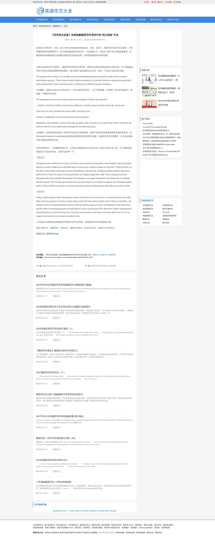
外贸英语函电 (38, 528)
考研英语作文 (148, 216)
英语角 (178, 2)
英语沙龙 (149, 533)
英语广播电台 (50, 528)
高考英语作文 (167, 205)
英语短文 (138, 525)
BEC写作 (165, 223)
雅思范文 (64, 228)
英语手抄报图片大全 (65, 528)
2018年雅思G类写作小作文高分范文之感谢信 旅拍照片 (63, 306)
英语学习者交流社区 (112, 528)
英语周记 (86, 528)
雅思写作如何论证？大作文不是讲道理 (58, 266)
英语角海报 (140, 533)
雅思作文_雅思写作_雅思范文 (104, 255)
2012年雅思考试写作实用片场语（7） (55, 328)
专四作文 (146, 212)
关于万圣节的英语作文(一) (153, 148)
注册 (161, 2)
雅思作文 (57, 26)
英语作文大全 (52, 234)
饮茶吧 (146, 2)
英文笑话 (157, 525)
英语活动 (158, 533)
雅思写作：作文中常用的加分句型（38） (56, 438)
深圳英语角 (165, 528)
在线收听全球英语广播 (66, 2)
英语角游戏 (130, 533)
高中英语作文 (76, 20)
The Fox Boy (148, 123)
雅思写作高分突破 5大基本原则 (104, 266)
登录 (155, 2)
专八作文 (165, 212)
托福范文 (165, 219)
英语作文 (48, 533)
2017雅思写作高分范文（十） (51, 372)
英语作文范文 (156, 20)
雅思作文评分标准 (106, 228)
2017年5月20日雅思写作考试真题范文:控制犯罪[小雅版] (63, 285)
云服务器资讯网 (100, 2)
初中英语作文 (59, 20)
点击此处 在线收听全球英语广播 (94, 40)
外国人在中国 (88, 2)
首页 (35, 26)
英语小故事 (148, 525)
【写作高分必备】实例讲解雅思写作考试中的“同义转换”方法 (68, 255)
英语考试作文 (109, 20)
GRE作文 (146, 223)
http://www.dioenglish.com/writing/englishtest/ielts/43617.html (69, 257)
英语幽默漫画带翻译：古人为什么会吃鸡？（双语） (169, 80)
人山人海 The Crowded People (155, 127)
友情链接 (125, 528)
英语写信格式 (168, 525)
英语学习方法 (173, 20)
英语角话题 (120, 533)
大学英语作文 (93, 20)
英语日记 (79, 2)
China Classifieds (146, 528)
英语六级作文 (167, 209)
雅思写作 (42, 48)
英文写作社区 (38, 2)
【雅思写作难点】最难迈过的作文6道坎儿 (57, 350)
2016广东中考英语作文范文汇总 (155, 155)
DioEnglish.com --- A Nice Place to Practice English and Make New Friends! (85, 511)
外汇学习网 (103, 533)
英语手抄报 (125, 20)
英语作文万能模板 (90, 533)
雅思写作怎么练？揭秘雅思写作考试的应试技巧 (59, 394)
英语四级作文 (148, 209)
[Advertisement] (137, 10)
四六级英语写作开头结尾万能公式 (156, 130)
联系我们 (133, 528)
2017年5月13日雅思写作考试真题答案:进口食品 (59, 416)
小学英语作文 (42, 20)
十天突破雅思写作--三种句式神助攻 (53, 482)
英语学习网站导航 (50, 2)
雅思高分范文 (90, 228)
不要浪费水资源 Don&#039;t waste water (159, 144)
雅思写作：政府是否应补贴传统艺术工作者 (159, 141)
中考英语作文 (148, 205)
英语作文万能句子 (76, 533)
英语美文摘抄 (97, 528)
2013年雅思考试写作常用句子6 (51, 460)
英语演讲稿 (140, 20)
